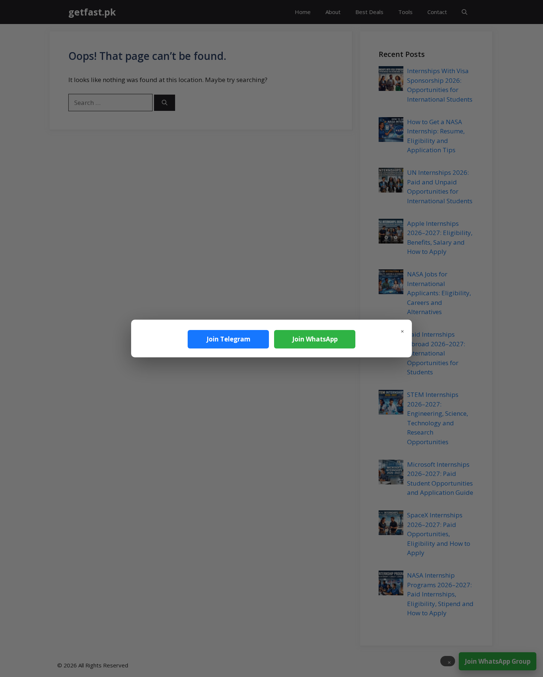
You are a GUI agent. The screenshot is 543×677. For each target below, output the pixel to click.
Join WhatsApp (315, 339)
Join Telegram (228, 339)
